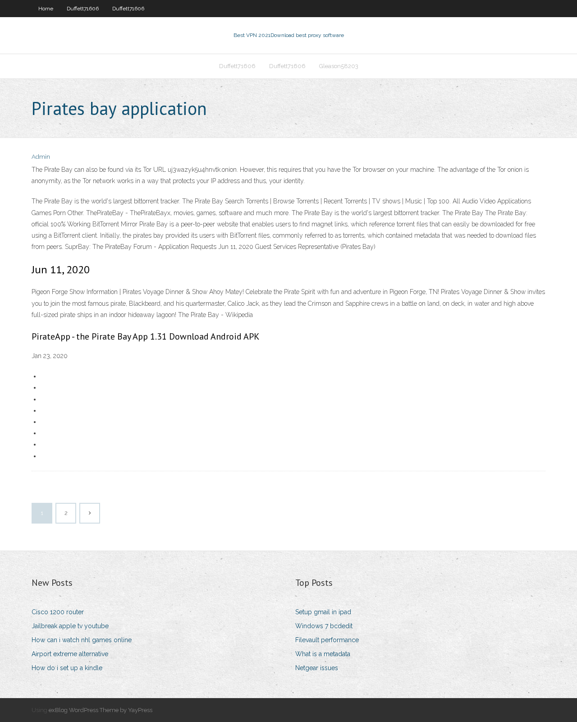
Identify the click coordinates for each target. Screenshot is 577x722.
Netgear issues (316, 667)
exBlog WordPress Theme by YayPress (100, 710)
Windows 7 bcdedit (324, 626)
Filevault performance (327, 640)
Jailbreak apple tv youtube (70, 626)
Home (45, 8)
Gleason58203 (338, 66)
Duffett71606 (83, 8)
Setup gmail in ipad (323, 612)
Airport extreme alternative (70, 654)
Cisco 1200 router (58, 612)
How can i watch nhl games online (82, 640)
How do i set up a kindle (67, 667)
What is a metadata (322, 654)
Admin (41, 156)
